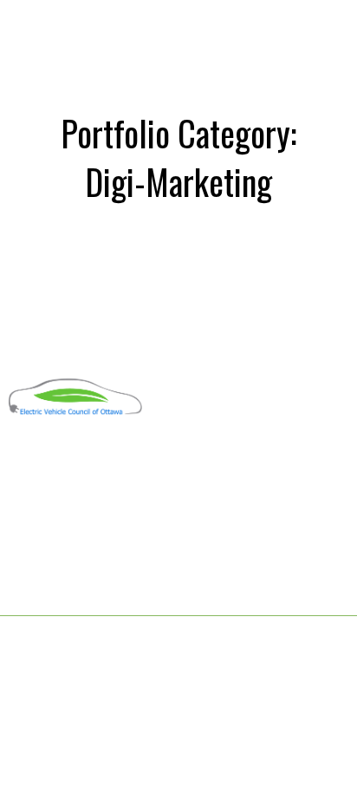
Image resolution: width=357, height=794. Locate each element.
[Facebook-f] (14, 464)
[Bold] (113, 464)
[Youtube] (47, 464)
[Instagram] (80, 464)
